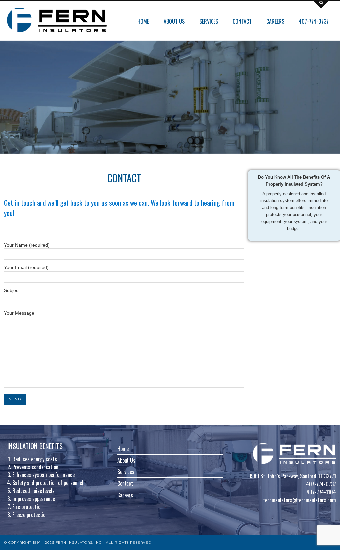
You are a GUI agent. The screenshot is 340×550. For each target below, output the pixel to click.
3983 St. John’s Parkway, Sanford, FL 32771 (292, 476)
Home (143, 21)
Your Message (19, 313)
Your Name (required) (27, 245)
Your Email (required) (26, 267)
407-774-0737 (314, 21)
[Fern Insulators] (56, 20)
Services (208, 21)
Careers (275, 21)
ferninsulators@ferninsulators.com (299, 500)
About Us (174, 21)
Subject (12, 290)
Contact (242, 21)
